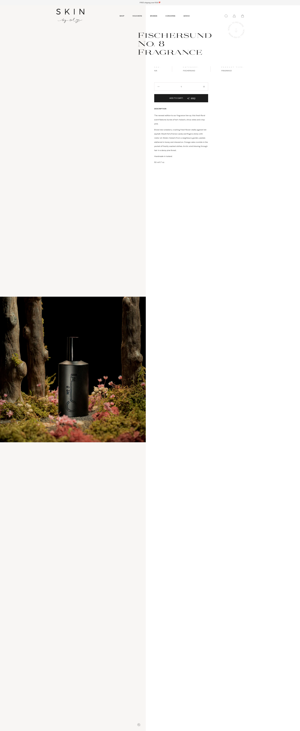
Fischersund (189, 71)
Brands (153, 16)
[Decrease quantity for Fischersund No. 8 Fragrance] (158, 87)
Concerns (170, 16)
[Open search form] (226, 16)
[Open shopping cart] (242, 16)
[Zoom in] (139, 724)
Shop (122, 16)
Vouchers (137, 16)
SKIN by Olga (70, 16)
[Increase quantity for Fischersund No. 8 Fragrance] (204, 87)
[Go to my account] (234, 16)
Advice (186, 16)
